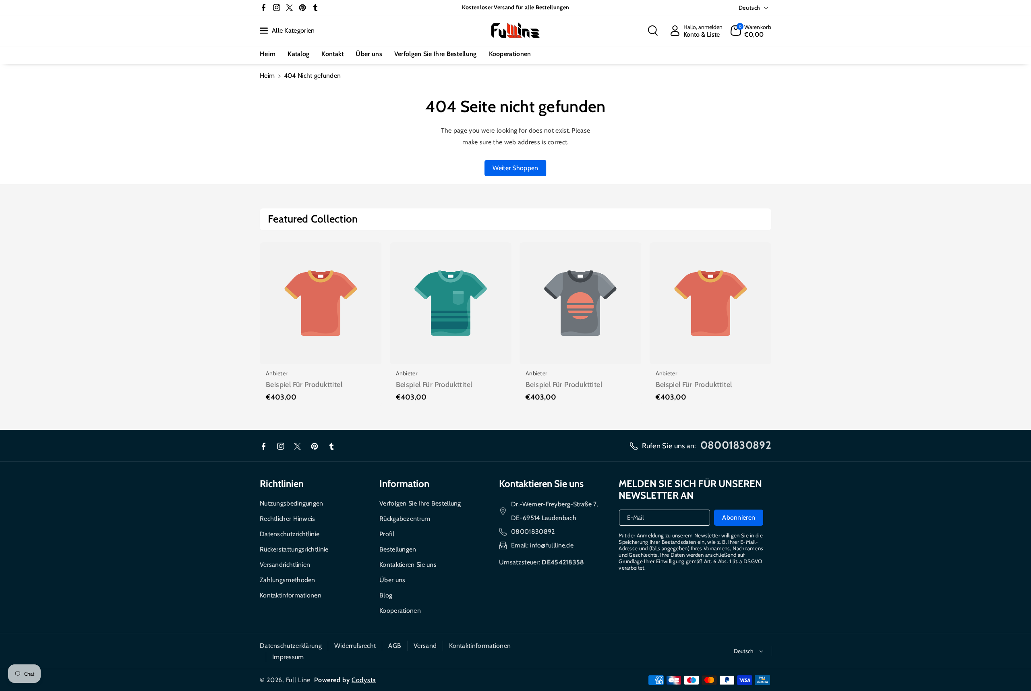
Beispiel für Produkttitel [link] (304, 384)
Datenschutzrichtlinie (289, 534)
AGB (394, 645)
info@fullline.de (551, 545)
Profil (386, 534)
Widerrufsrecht (355, 645)
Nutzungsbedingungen (291, 503)
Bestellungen (397, 549)
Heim (267, 75)
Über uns (392, 580)
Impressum (288, 657)
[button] (653, 31)
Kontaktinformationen (290, 595)
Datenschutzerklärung (291, 645)
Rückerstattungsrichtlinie (294, 549)
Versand (425, 645)
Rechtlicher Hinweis (287, 518)
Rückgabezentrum (405, 518)
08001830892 (533, 531)
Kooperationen (400, 610)
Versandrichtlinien (285, 564)
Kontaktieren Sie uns (408, 564)
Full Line (298, 680)
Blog (385, 595)
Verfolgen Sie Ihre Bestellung (420, 503)
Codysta (364, 680)
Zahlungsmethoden (287, 580)
